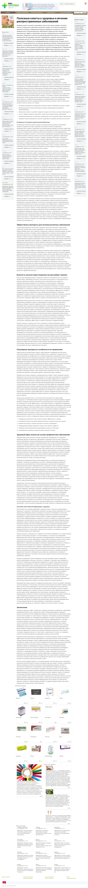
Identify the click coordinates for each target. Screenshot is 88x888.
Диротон (38, 839)
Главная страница (6, 876)
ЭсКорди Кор (33, 736)
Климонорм (11, 60)
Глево (55, 839)
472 (27, 722)
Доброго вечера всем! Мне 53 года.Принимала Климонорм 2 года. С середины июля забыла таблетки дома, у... (80, 151)
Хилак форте (20, 839)
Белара (82, 106)
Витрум (32, 756)
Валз (9, 79)
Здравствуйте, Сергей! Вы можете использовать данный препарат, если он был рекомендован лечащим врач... (24, 832)
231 (27, 761)
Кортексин (38, 852)
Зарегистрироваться (69, 3)
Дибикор (82, 54)
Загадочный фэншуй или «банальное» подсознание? (57, 795)
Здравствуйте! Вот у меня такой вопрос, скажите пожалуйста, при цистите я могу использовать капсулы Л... (80, 116)
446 (41, 722)
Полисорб (18, 736)
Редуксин (18, 698)
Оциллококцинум (34, 717)
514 (56, 703)
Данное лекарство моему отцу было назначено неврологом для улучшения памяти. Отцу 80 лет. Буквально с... (7, 124)
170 (56, 761)
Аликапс (32, 698)
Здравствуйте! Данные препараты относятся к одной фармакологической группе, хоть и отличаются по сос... (43, 845)
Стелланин (10, 45)
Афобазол (10, 147)
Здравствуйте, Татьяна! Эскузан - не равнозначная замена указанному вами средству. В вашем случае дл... (62, 869)
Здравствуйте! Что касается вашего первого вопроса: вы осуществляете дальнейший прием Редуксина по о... (62, 857)
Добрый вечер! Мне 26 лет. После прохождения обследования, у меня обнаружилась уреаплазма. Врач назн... (7, 106)
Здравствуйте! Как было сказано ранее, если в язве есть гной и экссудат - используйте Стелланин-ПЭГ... (80, 186)
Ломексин (38, 827)
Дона (61, 736)
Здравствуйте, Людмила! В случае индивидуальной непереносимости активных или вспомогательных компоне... (25, 845)
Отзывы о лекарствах (22, 12)
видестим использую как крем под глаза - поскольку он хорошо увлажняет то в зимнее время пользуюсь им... (80, 64)
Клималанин (11, 96)
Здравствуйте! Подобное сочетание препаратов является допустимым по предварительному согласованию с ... (25, 857)
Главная (8, 12)
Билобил (10, 131)
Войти (68, 876)
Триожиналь (11, 113)
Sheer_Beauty (5, 182)
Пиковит (82, 35)
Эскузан (19, 864)
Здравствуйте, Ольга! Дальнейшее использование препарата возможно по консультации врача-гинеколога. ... (62, 832)
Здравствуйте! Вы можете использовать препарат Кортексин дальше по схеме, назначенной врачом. (43, 857)
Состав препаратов (65, 12)
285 (27, 741)
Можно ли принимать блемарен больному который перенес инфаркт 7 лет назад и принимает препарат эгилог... (80, 82)
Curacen (82, 141)
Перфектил (47, 698)
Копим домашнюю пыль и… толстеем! (54, 770)
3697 (27, 703)
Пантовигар (18, 717)
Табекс (61, 698)
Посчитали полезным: (8, 43)
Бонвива (10, 163)
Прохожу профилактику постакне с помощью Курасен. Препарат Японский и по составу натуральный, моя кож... (80, 134)
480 (70, 703)
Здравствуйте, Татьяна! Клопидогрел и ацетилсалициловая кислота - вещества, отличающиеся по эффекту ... (25, 869)
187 (41, 761)
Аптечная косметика (36, 12)
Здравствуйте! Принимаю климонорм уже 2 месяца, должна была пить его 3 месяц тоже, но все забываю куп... (7, 53)
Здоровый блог (51, 12)
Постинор (47, 736)
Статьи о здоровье (49, 878)
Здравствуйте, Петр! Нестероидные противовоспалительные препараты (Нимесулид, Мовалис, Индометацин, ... (44, 869)
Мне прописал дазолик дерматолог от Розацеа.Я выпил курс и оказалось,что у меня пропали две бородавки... (80, 169)
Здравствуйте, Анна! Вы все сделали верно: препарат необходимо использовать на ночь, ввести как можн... (44, 832)
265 (56, 741)
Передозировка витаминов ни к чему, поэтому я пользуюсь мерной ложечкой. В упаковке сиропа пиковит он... (80, 28)
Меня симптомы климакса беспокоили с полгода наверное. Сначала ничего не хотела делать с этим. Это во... (7, 171)
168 (70, 761)
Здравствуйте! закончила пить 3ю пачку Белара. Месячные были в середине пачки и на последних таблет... (80, 99)
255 (70, 741)
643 (41, 703)
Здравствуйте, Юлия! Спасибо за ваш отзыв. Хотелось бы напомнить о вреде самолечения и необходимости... (62, 845)
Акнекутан (19, 852)
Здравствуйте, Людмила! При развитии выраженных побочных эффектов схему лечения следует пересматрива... (7, 189)
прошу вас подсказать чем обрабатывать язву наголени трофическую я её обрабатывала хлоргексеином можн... (7, 38)
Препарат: (6, 45)
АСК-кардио (47, 717)
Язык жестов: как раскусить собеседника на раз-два (57, 815)
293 (70, 722)
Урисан (37, 864)
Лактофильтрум (48, 756)
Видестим (83, 71)
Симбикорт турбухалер (22, 827)
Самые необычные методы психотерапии (26, 781)
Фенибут (61, 756)
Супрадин (18, 756)
